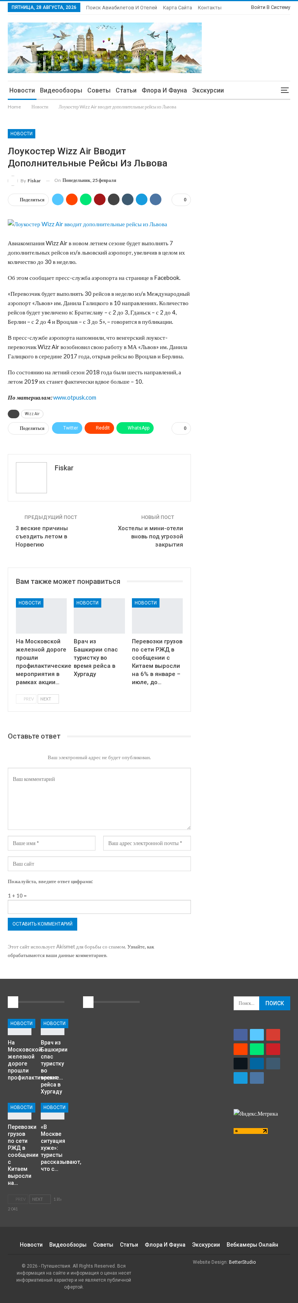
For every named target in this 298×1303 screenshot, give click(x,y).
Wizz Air (32, 414)
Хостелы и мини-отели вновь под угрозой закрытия (150, 536)
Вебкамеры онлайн (252, 1245)
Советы (99, 90)
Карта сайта (177, 7)
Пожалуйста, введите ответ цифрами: (50, 881)
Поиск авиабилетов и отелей (121, 7)
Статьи (126, 90)
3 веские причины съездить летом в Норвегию (42, 536)
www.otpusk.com (74, 397)
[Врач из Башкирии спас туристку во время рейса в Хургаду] (99, 616)
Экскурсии (208, 90)
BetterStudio (242, 1262)
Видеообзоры (61, 90)
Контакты (210, 7)
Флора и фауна (164, 90)
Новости (22, 90)
